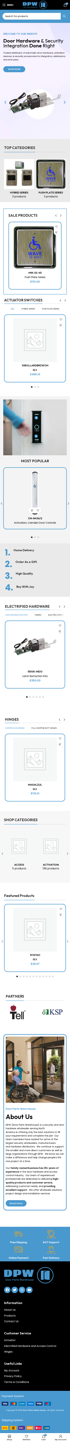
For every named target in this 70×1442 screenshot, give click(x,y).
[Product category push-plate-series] (51, 179)
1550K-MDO (35, 671)
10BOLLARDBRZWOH (35, 365)
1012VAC (35, 955)
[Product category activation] (51, 851)
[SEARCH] (64, 16)
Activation (20, 522)
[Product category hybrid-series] (19, 179)
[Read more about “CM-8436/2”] (32, 510)
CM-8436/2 (35, 518)
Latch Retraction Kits (35, 676)
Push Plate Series (35, 277)
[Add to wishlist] (56, 227)
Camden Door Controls (42, 522)
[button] (5, 102)
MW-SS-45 (35, 272)
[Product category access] (19, 851)
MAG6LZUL (35, 784)
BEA (35, 370)
